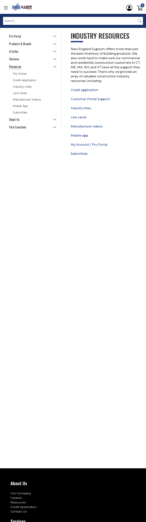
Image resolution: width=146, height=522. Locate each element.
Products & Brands (20, 44)
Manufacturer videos (87, 126)
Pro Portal (15, 36)
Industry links (81, 108)
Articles (13, 51)
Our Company (20, 493)
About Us (14, 119)
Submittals (20, 112)
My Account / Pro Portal (89, 144)
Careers (16, 498)
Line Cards (20, 93)
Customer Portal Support (90, 99)
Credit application (84, 90)
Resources (15, 66)
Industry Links (22, 86)
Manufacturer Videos (27, 99)
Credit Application (24, 80)
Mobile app (79, 135)
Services (14, 59)
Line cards (78, 117)
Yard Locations (17, 127)
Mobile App (20, 106)
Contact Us (18, 511)
